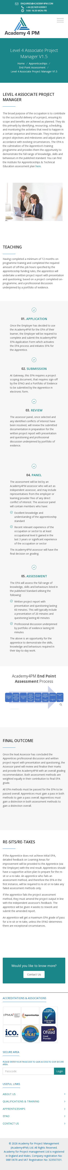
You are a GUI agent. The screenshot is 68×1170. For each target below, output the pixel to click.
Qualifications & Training (21, 1101)
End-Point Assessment (32, 67)
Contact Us (34, 974)
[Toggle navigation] (60, 20)
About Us (9, 1094)
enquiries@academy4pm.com (37, 3)
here (38, 166)
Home (21, 63)
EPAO (6, 1116)
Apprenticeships (38, 63)
